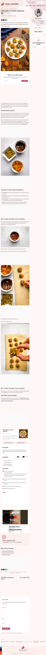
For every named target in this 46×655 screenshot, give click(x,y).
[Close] (37, 316)
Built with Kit (31, 338)
